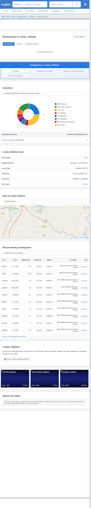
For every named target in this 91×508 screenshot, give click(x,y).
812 (86, 157)
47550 (85, 184)
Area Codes (30, 11)
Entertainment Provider (45, 71)
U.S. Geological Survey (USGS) (16, 336)
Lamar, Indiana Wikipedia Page (18, 359)
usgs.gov (84, 266)
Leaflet (74, 237)
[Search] (76, 4)
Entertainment (8, 44)
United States (22, 16)
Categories (56, 11)
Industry (19, 44)
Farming (15, 71)
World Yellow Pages (8, 16)
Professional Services (32, 44)
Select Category (79, 37)
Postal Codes (43, 11)
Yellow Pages (16, 11)
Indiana (32, 16)
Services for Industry (15, 76)
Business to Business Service (74, 71)
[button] (3, 208)
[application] (28, 114)
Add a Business (70, 11)
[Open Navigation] (85, 4)
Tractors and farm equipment (13, 140)
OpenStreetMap (84, 237)
